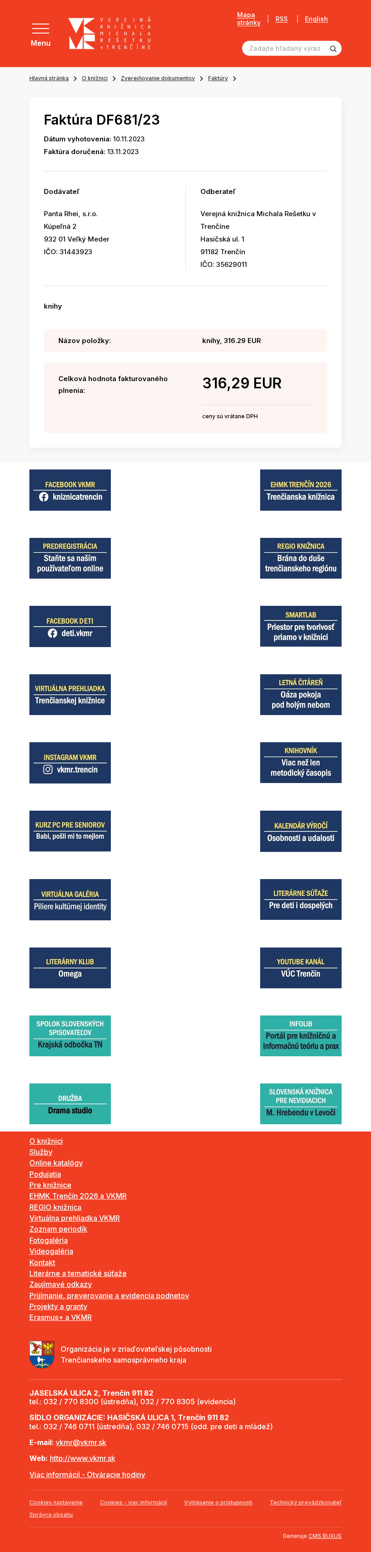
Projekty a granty (58, 1306)
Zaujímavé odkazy (60, 1284)
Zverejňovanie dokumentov (158, 78)
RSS (282, 19)
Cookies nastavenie (56, 1502)
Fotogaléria (48, 1240)
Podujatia (45, 1174)
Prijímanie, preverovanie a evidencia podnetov (109, 1295)
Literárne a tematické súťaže (78, 1273)
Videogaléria (51, 1251)
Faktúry (218, 78)
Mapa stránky (249, 18)
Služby (40, 1151)
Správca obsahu (51, 1514)
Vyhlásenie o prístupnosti (218, 1502)
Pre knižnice (50, 1184)
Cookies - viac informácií (133, 1502)
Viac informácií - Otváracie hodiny (87, 1474)
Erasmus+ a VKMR (60, 1317)
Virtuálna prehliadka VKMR (74, 1218)
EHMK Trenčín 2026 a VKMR (78, 1195)
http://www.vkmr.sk (82, 1458)
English (316, 19)
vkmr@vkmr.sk (81, 1442)
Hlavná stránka (49, 78)
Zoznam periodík (58, 1228)
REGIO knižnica (55, 1207)
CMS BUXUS (325, 1536)
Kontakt (42, 1262)
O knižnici (95, 78)
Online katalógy (56, 1162)
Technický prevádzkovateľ (306, 1502)
